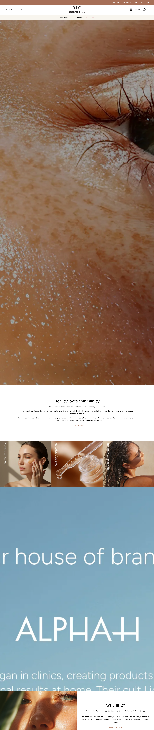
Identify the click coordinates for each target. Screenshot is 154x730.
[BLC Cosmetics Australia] (75, 9)
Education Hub (127, 2)
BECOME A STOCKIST (115, 728)
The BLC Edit (114, 2)
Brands (147, 2)
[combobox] (26, 9)
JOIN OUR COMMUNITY (77, 425)
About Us (138, 2)
